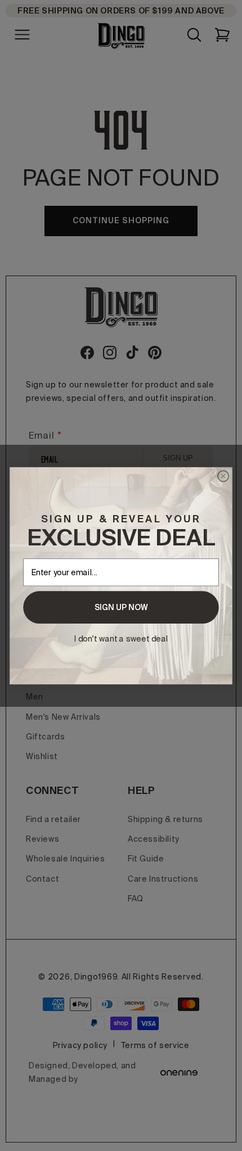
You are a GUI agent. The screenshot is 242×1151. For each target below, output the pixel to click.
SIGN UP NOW (121, 607)
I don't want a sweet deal (121, 638)
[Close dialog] (223, 476)
